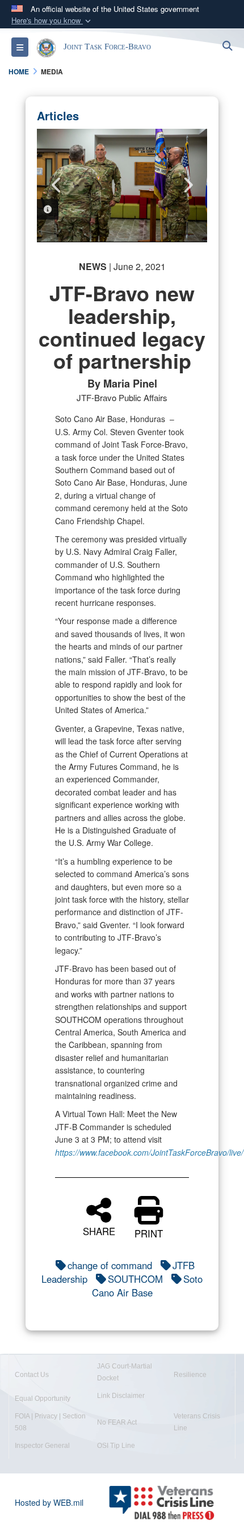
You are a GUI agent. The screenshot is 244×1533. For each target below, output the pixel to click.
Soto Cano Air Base (147, 1285)
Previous (56, 185)
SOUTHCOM (135, 1279)
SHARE (99, 1230)
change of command (110, 1265)
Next (187, 185)
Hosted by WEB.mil (49, 1502)
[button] (52, 21)
